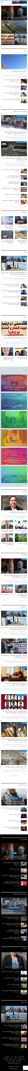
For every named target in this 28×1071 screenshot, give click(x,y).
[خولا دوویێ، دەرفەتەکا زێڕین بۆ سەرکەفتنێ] (21, 524)
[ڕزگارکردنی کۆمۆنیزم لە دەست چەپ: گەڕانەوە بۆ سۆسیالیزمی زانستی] (24, 81)
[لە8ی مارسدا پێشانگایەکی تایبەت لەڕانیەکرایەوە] (14, 419)
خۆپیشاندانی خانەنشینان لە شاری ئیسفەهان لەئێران (14, 406)
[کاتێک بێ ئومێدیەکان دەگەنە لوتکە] (14, 502)
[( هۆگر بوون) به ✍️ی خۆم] (24, 816)
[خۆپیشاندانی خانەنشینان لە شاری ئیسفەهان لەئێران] (14, 401)
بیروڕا (25, 55)
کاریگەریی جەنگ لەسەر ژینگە (13, 984)
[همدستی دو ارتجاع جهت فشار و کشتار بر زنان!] (7, 39)
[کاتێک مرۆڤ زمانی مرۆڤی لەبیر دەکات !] (24, 298)
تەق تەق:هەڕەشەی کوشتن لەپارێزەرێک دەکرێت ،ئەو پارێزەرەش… (14, 461)
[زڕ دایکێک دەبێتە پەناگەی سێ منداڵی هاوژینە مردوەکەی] (14, 474)
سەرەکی (20, 1056)
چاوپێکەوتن (24, 216)
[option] (14, 230)
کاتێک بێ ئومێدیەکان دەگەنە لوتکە (18, 512)
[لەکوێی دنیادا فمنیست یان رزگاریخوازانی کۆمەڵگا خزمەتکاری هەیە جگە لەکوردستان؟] (7, 234)
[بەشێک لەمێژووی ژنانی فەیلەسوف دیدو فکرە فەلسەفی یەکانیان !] (24, 828)
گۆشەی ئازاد (24, 6)
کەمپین (8, 1060)
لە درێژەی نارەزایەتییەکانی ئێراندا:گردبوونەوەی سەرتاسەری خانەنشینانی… (13, 931)
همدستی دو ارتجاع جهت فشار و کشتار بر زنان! (15, 337)
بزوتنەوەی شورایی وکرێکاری (21, 115)
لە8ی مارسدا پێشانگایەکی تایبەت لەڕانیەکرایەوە (14, 424)
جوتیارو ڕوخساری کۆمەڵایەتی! (20, 32)
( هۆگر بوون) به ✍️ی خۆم (14, 814)
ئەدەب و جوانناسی (14, 798)
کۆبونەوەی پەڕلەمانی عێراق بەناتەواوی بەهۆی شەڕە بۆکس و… (14, 388)
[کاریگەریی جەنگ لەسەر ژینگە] (21, 538)
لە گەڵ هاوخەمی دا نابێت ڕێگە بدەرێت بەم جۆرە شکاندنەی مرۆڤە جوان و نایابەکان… (14, 802)
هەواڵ (15, 1056)
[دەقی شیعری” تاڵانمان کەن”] (24, 822)
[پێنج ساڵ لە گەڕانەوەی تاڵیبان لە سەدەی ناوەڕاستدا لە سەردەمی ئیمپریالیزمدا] (24, 87)
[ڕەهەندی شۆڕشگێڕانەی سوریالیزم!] (24, 196)
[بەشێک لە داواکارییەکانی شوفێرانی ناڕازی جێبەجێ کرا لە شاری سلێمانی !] (14, 148)
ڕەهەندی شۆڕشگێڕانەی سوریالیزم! (12, 194)
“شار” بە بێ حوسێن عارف (14, 868)
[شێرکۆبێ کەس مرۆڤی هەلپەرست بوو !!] (24, 101)
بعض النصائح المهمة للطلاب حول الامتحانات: (11, 990)
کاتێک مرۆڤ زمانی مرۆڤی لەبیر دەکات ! (11, 296)
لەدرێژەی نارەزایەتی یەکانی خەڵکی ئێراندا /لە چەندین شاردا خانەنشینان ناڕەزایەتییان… (14, 911)
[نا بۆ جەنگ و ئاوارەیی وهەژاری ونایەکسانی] (14, 437)
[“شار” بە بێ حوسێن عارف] (7, 588)
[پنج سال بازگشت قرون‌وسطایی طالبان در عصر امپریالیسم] (21, 588)
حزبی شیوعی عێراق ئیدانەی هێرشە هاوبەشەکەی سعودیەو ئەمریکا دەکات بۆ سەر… (11, 883)
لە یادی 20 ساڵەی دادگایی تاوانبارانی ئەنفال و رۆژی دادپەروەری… (21, 42)
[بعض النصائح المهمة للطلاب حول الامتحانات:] (7, 538)
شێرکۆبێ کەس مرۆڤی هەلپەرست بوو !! (11, 99)
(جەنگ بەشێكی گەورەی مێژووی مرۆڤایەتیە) (16, 766)
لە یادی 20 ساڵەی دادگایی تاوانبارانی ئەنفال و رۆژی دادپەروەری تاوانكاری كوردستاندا (14, 1019)
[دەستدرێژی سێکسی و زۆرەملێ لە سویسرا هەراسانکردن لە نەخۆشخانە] (24, 292)
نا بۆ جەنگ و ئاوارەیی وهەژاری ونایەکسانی (14, 444)
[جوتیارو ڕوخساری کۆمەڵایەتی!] (14, 27)
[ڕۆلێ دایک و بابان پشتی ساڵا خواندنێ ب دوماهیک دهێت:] (7, 524)
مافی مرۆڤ (24, 256)
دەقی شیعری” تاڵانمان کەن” (14, 820)
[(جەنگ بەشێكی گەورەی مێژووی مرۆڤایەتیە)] (14, 757)
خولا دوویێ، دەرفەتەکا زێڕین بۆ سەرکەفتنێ (11, 971)
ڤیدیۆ (14, 384)
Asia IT (17, 1068)
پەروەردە (24, 496)
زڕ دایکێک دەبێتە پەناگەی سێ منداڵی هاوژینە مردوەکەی (14, 479)
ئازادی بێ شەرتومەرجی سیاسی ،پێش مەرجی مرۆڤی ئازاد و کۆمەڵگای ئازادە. (14, 857)
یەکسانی (24, 321)
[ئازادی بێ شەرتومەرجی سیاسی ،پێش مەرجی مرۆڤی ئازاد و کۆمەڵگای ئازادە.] (14, 13)
